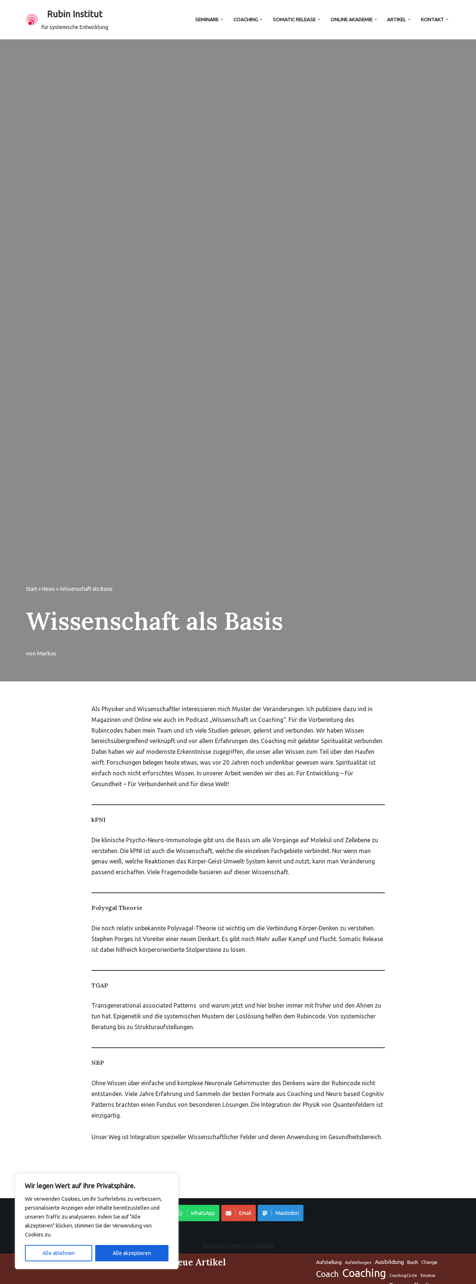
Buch (412, 1262)
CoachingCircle (403, 1275)
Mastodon (287, 1213)
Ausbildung (389, 1262)
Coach (327, 1273)
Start (31, 589)
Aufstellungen (358, 1262)
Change (429, 1262)
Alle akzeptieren (132, 1253)
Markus (46, 653)
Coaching (364, 1273)
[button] (222, 19)
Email (245, 1213)
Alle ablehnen (58, 1253)
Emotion (428, 1275)
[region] (96, 1221)
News (48, 589)
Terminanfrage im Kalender (238, 1245)
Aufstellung (329, 1262)
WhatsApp (203, 1213)
